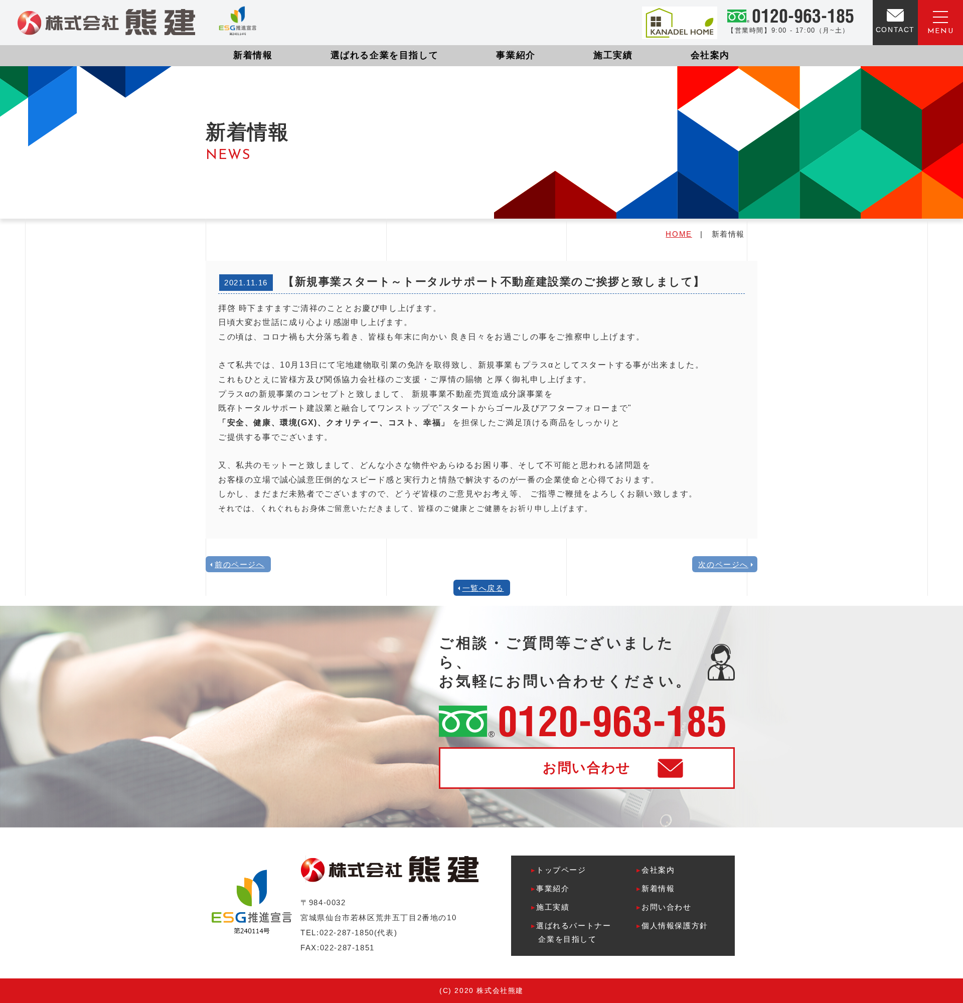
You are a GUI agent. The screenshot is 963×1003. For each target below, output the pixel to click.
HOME (679, 234)
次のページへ (723, 564)
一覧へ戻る (483, 588)
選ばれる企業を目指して (385, 55)
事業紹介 (515, 55)
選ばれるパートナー (571, 932)
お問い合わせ (587, 767)
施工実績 (612, 55)
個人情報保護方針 (672, 925)
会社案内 (710, 55)
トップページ (558, 870)
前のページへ (240, 564)
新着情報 (252, 55)
